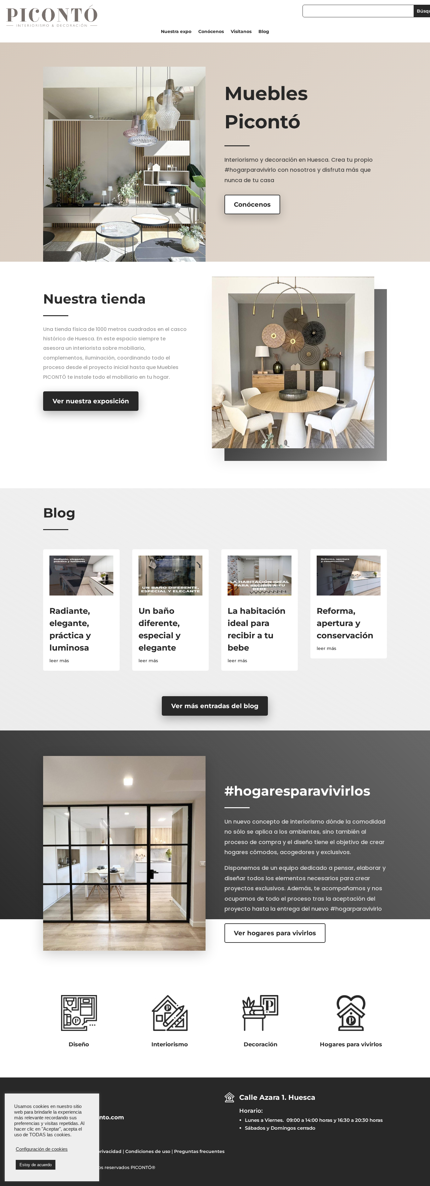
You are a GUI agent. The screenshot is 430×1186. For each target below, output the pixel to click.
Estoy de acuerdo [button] (36, 1164)
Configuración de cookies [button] (42, 1149)
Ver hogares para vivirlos (275, 933)
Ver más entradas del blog (214, 706)
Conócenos (211, 31)
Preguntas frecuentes (199, 1151)
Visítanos (241, 31)
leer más (59, 660)
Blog (263, 31)
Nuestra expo (176, 31)
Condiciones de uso (147, 1151)
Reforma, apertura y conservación (345, 623)
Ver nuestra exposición (91, 401)
